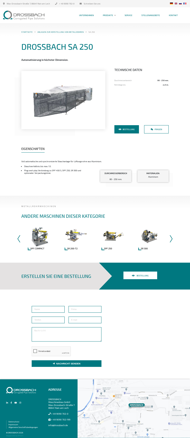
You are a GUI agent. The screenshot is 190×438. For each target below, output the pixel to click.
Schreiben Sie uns (92, 3)
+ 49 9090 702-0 (66, 3)
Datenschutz (14, 422)
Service (128, 15)
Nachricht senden (68, 363)
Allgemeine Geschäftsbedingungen (23, 427)
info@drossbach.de (58, 425)
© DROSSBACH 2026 (14, 433)
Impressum (13, 424)
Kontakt (173, 15)
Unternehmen (86, 15)
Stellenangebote (150, 15)
